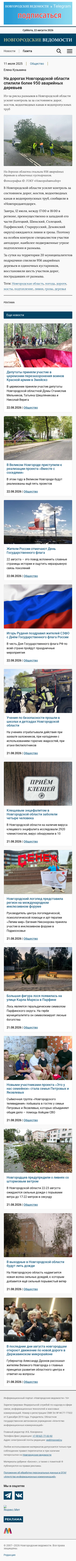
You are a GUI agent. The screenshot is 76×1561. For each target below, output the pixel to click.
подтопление (23, 289)
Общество (37, 63)
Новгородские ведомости (37, 1454)
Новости (9, 51)
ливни (39, 289)
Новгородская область (28, 283)
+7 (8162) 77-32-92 (42, 1436)
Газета (27, 51)
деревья (60, 289)
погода (50, 283)
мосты (8, 289)
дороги (61, 283)
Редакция (9, 1554)
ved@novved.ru (54, 1440)
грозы (49, 289)
